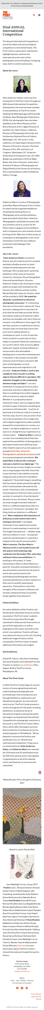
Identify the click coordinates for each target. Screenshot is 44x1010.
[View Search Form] (34, 15)
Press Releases (36, 994)
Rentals (38, 999)
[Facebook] (17, 988)
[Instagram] (22, 988)
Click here (21, 945)
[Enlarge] (17, 79)
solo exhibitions (27, 665)
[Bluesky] (26, 988)
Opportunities (36, 996)
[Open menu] (39, 15)
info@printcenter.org (22, 971)
